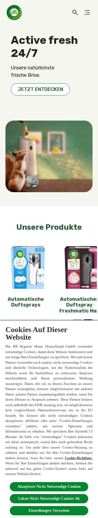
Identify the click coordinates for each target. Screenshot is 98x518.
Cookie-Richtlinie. (79, 458)
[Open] (75, 12)
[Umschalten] (87, 12)
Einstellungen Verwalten (49, 510)
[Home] (14, 12)
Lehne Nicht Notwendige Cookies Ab (49, 498)
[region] (49, 419)
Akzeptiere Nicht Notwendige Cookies (49, 487)
